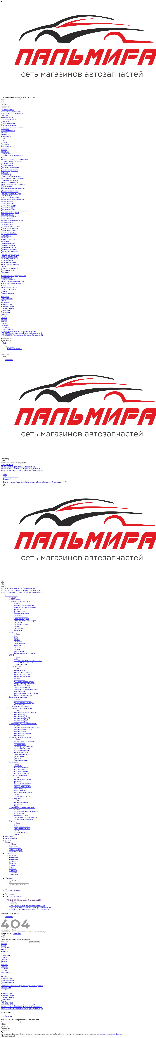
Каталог (4, 944)
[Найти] (2, 101)
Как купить (13, 846)
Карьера (4, 963)
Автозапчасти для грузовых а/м (25, 712)
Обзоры (3, 1001)
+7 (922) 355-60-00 (22, 335)
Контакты (4, 965)
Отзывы (4, 961)
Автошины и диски (21, 802)
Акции (3, 946)
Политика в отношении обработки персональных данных (22, 986)
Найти (24, 463)
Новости (4, 957)
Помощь (4, 989)
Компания (4, 951)
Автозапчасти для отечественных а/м (27, 727)
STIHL (16, 659)
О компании (13, 857)
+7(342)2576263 (21, 333)
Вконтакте (9, 360)
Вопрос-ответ (6, 999)
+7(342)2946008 (7, 329)
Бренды (3, 949)
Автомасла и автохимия (22, 779)
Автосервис (5, 947)
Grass (15, 636)
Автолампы (18, 766)
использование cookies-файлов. (110, 1034)
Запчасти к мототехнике (22, 701)
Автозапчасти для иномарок (24, 605)
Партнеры (4, 967)
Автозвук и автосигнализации (25, 741)
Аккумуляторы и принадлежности (26, 811)
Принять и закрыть (8, 1036)
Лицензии (4, 968)
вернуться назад (6, 934)
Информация (5, 972)
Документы (5, 970)
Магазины (4, 976)
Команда (4, 959)
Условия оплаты (7, 978)
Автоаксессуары (19, 670)
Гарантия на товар (7, 982)
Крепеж (16, 825)
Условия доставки (7, 980)
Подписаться (34, 942)
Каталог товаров (15, 600)
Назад (13, 598)
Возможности (6, 988)
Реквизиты (5, 984)
